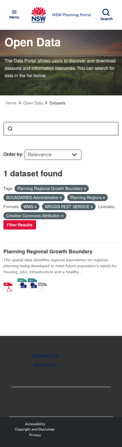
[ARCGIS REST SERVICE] (44, 281)
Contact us (45, 365)
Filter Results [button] (20, 224)
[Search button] (10, 128)
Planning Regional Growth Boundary (47, 251)
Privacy (35, 435)
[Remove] (85, 188)
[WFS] (32, 281)
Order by (12, 154)
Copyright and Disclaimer (35, 429)
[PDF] (9, 281)
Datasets (58, 103)
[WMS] (22, 281)
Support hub (45, 355)
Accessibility (35, 424)
